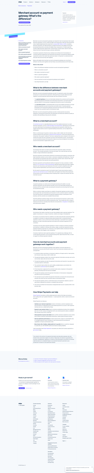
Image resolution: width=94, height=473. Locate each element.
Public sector (50, 438)
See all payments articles (23, 361)
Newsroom (65, 429)
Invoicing (35, 425)
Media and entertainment (52, 434)
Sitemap (64, 418)
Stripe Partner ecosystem (53, 447)
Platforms (50, 422)
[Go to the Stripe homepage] (20, 403)
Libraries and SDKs (51, 459)
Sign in (64, 2)
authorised (43, 266)
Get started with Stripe (24, 22)
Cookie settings (66, 420)
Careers (64, 427)
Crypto (34, 417)
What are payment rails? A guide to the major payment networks (47, 361)
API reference (50, 454)
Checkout (35, 412)
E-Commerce (50, 411)
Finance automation (51, 414)
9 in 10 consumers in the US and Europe (45, 164)
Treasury (35, 443)
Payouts (34, 434)
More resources (22, 5)
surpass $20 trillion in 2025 (60, 44)
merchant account (38, 124)
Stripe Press (65, 430)
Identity (34, 423)
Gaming (49, 429)
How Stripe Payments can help (24, 60)
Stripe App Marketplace (52, 445)
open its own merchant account (40, 171)
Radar (34, 435)
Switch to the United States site (72, 470)
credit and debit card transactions (54, 125)
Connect (34, 415)
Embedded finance (51, 412)
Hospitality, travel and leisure (53, 431)
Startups (49, 406)
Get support (65, 436)
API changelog (50, 457)
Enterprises (50, 405)
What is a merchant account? (24, 47)
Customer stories (66, 406)
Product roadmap (66, 426)
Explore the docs (66, 385)
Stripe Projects (51, 460)
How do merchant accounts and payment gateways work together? (24, 57)
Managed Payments (37, 429)
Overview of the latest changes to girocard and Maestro (45, 358)
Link (34, 428)
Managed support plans (67, 438)
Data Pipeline (35, 419)
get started (36, 330)
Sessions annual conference (68, 411)
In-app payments (51, 417)
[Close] (92, 467)
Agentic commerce (51, 408)
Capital (34, 411)
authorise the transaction (55, 134)
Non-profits (50, 435)
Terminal (34, 441)
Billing (34, 409)
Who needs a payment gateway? (24, 54)
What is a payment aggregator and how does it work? (45, 360)
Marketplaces (50, 419)
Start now (21, 388)
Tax (34, 440)
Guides (64, 405)
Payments (29, 5)
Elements (35, 420)
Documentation (51, 453)
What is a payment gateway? (24, 52)
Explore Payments (51, 387)
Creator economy (51, 426)
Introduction (21, 40)
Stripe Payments (37, 295)
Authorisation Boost (37, 408)
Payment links (35, 431)
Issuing (34, 426)
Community (65, 409)
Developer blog (51, 462)
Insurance (50, 432)
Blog (63, 408)
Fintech (49, 428)
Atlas (34, 406)
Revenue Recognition (37, 437)
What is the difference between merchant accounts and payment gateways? (24, 44)
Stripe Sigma (35, 438)
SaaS (49, 423)
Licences (64, 417)
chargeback (65, 201)
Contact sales (71, 2)
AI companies (50, 425)
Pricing (49, 1)
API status (50, 456)
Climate (34, 414)
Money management (52, 420)
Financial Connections (37, 422)
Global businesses (51, 415)
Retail (49, 440)
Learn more (65, 22)
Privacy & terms (66, 412)
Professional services (52, 437)
